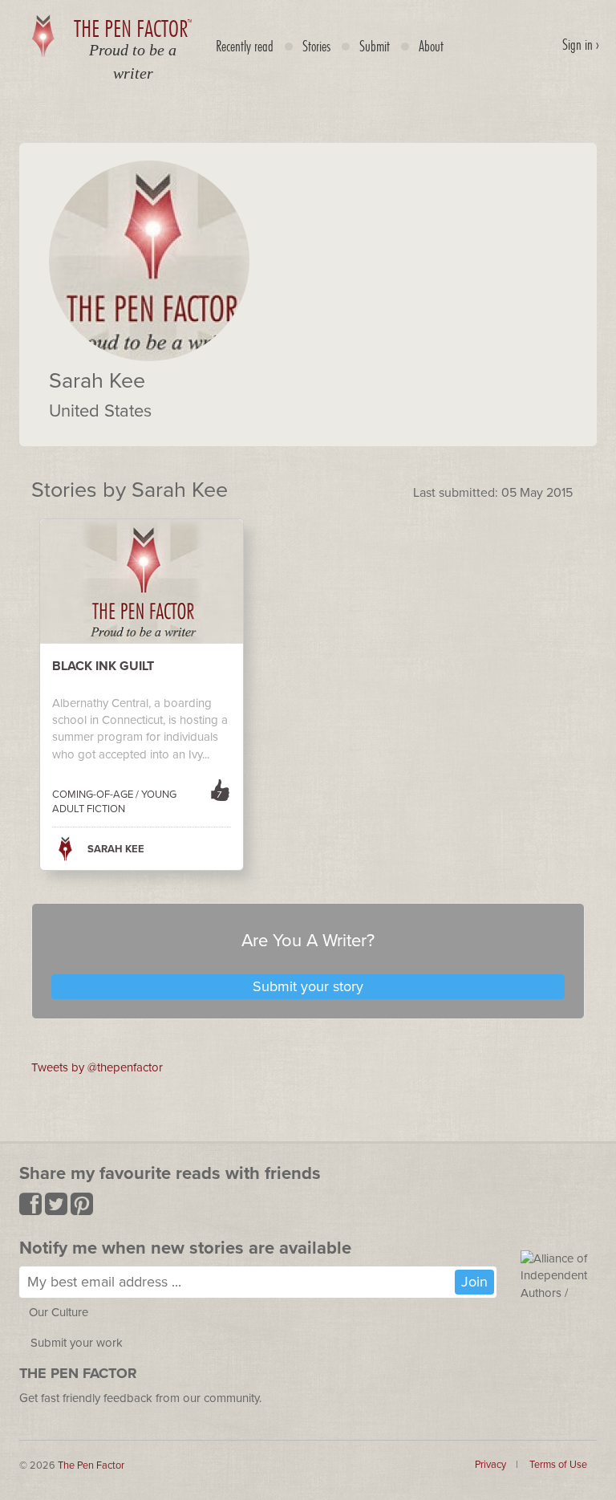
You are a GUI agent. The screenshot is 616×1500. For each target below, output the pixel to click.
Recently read (245, 46)
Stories (316, 46)
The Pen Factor (91, 1465)
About (431, 46)
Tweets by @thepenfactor (97, 1067)
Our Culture (58, 1312)
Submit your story (308, 986)
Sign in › (580, 44)
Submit (374, 46)
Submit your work (76, 1342)
